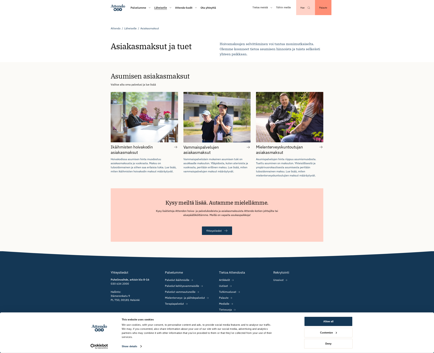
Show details (129, 346)
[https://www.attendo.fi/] (118, 7)
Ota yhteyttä (208, 7)
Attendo (116, 28)
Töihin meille (283, 7)
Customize (326, 332)
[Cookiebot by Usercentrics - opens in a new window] (99, 346)
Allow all (328, 321)
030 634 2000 (120, 283)
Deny (328, 343)
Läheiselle (130, 28)
